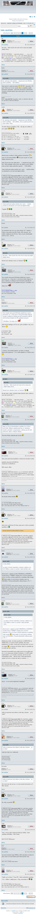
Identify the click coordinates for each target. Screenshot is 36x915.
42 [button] (29, 33)
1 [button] (16, 33)
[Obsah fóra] (18, 11)
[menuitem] (31, 17)
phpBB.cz (21, 912)
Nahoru (3, 64)
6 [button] (26, 33)
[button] (12, 33)
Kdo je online (4, 900)
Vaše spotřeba (6, 30)
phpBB (13, 910)
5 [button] (24, 33)
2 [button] (18, 33)
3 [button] (20, 33)
